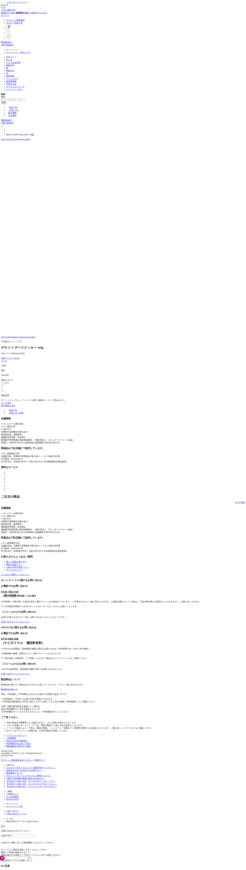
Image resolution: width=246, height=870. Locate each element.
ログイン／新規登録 (15, 20)
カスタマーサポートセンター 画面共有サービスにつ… (31, 768)
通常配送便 (6, 42)
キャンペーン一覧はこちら (18, 52)
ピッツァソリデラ (14, 89)
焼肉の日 (10, 71)
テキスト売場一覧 (14, 23)
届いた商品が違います (16, 562)
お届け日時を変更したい (17, 567)
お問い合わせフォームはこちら (15, 622)
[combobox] (13, 99)
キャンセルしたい (14, 570)
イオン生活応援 (13, 62)
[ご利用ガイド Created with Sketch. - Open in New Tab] (8, 33)
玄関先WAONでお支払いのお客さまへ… (24, 770)
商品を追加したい (14, 564)
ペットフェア (12, 79)
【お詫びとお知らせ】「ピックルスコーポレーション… (31, 784)
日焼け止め (11, 84)
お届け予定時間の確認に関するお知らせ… (25, 778)
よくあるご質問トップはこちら (15, 575)
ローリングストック (15, 87)
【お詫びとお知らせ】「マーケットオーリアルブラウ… (31, 786)
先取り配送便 (7, 45)
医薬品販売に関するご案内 (18, 746)
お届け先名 (6, 835)
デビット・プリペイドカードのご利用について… (28, 776)
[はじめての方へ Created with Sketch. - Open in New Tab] (8, 28)
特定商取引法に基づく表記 (18, 743)
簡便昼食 (10, 76)
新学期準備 (11, 81)
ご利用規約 (11, 738)
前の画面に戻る (8, 405)
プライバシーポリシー (16, 735)
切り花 (9, 60)
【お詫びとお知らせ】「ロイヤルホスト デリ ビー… (31, 781)
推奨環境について (14, 773)
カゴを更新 (240, 502)
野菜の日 (10, 65)
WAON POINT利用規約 (16, 741)
